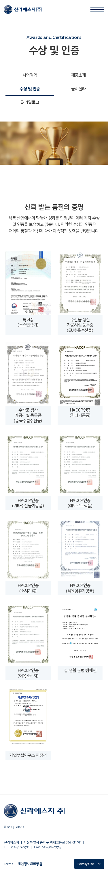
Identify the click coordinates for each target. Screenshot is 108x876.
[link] (23, 9)
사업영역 (29, 75)
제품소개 (78, 75)
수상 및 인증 (30, 89)
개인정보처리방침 (30, 864)
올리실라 (78, 89)
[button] (89, 864)
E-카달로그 (29, 102)
